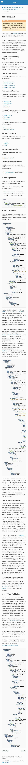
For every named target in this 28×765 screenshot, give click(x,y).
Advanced (5, 9)
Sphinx (9, 761)
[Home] (2, 7)
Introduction (7, 7)
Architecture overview (17, 7)
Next (22, 751)
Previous (6, 751)
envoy (15, 2)
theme (16, 761)
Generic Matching (13, 9)
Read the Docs (5, 762)
